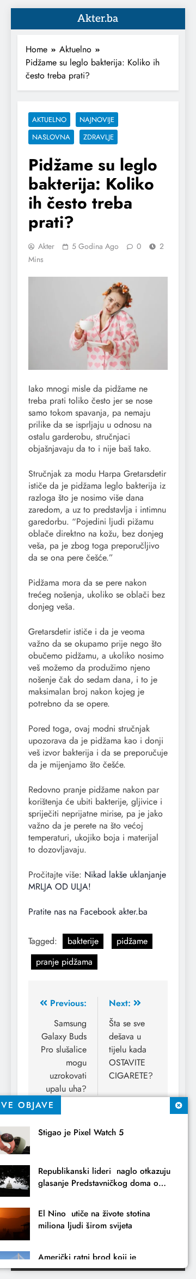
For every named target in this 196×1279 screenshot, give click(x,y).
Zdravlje (98, 137)
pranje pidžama (64, 961)
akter (46, 246)
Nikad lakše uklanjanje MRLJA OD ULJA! (97, 880)
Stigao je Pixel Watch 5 (81, 1132)
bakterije (83, 941)
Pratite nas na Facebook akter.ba (88, 911)
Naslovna (51, 137)
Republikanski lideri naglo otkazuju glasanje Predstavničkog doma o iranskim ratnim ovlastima (104, 1183)
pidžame (132, 941)
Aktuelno (49, 119)
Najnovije (96, 119)
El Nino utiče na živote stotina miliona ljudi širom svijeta (94, 1220)
